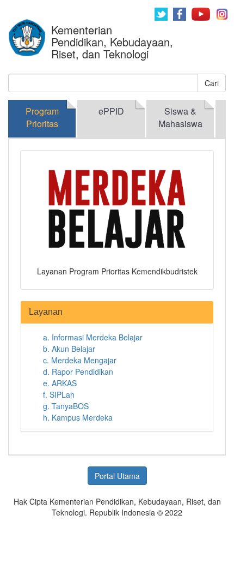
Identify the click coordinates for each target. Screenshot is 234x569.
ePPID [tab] (111, 111)
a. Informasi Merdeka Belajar (93, 337)
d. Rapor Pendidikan (78, 371)
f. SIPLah (59, 394)
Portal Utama (117, 475)
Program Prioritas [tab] (42, 117)
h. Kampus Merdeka (78, 417)
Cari (212, 82)
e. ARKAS (60, 383)
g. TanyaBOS (66, 405)
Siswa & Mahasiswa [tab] (180, 117)
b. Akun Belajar (69, 348)
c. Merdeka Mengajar (79, 360)
